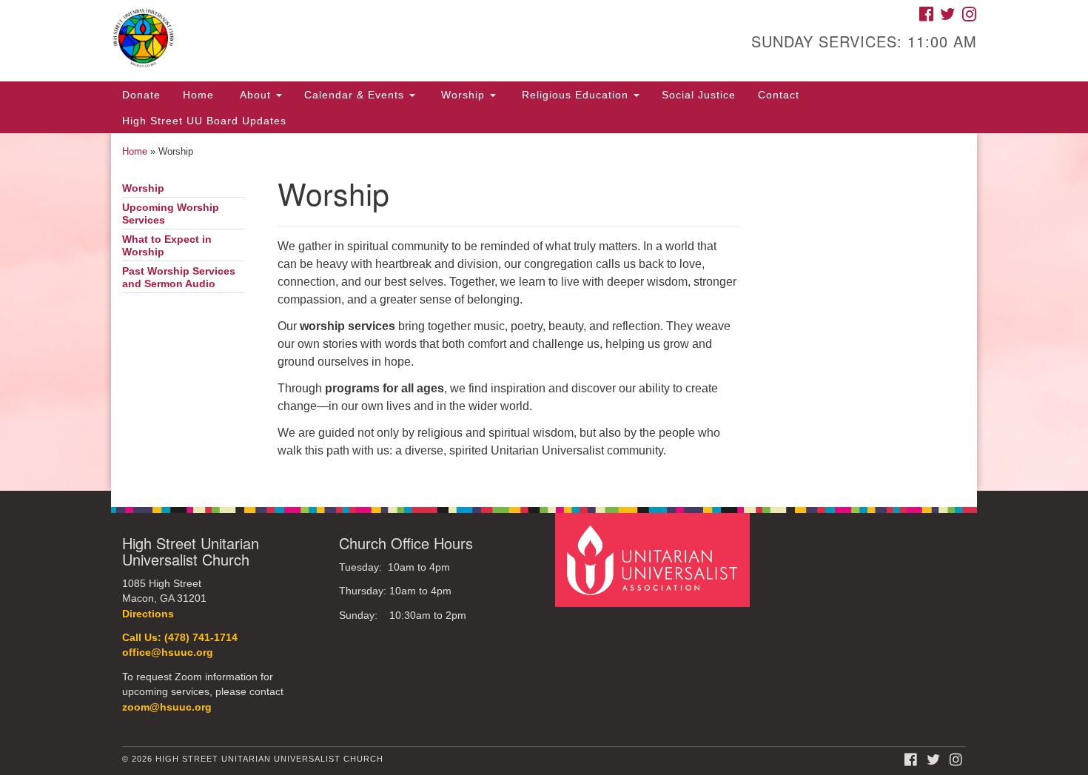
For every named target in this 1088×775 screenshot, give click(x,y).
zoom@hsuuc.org (167, 707)
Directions (148, 614)
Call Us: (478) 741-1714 (180, 637)
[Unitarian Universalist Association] (654, 559)
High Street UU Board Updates (204, 121)
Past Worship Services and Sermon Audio (178, 277)
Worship (462, 95)
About (255, 95)
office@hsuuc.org (167, 652)
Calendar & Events (356, 95)
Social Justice (699, 95)
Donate (141, 95)
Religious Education (575, 95)
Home (198, 95)
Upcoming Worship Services (170, 214)
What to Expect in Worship (167, 246)
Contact (778, 95)
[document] (544, 312)
